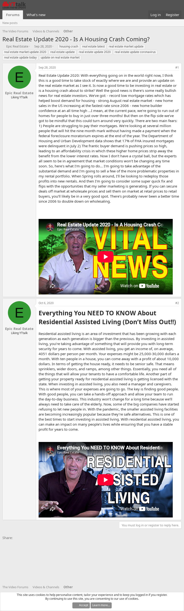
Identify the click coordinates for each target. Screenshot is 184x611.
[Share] (170, 67)
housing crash (68, 46)
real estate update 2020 (95, 52)
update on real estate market (60, 57)
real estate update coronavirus (135, 52)
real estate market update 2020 (25, 52)
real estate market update (126, 46)
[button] (49, 14)
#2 (177, 303)
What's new (36, 14)
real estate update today (20, 57)
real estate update (62, 52)
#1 (177, 67)
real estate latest (93, 46)
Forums (12, 14)
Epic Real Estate (17, 46)
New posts (9, 23)
